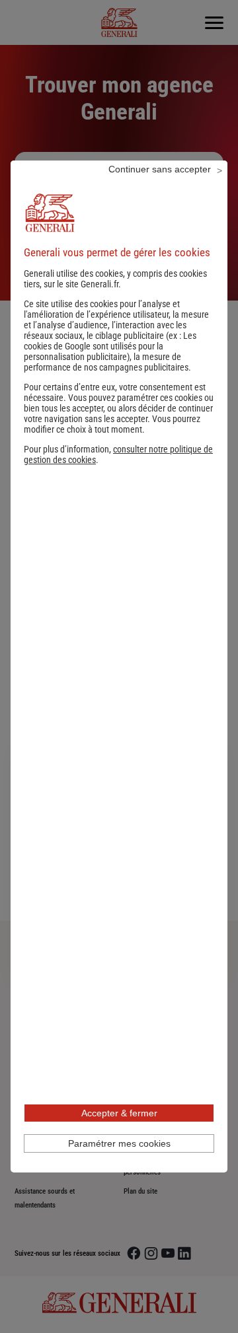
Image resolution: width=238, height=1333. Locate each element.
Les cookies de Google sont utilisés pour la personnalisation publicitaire (110, 346)
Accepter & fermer (119, 1113)
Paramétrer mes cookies (119, 1143)
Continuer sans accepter (159, 169)
